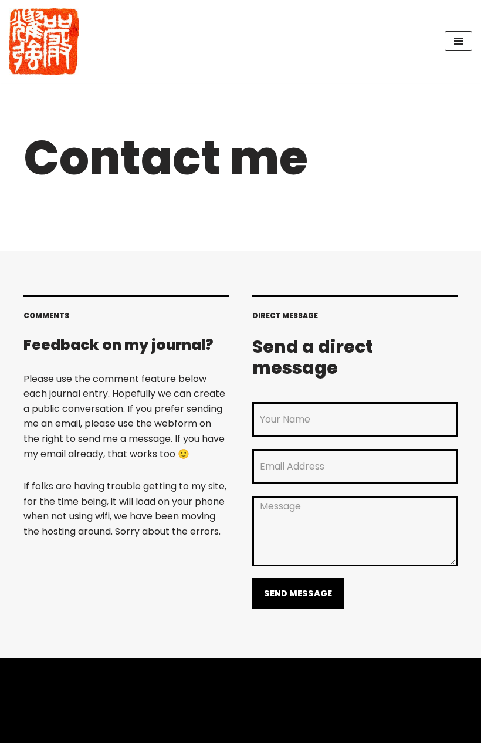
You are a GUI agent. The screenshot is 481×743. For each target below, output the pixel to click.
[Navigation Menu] (458, 41)
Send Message (298, 593)
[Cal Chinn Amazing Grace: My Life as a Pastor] (44, 41)
